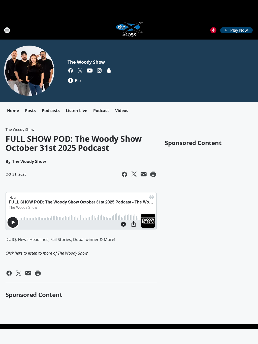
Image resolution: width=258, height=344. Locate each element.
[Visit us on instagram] (99, 70)
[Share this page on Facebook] (124, 174)
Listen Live (76, 110)
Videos (121, 110)
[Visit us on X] (80, 70)
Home (13, 110)
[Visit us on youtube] (90, 70)
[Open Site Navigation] (7, 30)
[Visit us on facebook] (71, 70)
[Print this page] (153, 174)
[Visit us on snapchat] (109, 70)
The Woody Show (86, 62)
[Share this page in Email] (143, 174)
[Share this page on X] (134, 174)
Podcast (101, 110)
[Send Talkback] (213, 30)
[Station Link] (129, 30)
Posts (30, 110)
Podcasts (51, 110)
